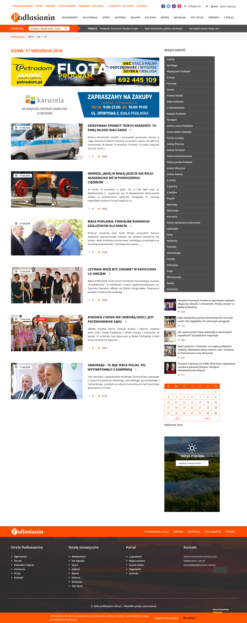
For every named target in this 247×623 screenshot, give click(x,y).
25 (176, 413)
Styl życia (197, 17)
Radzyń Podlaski (176, 113)
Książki (171, 198)
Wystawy (172, 204)
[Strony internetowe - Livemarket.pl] (223, 612)
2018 (31, 36)
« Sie (176, 418)
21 (200, 407)
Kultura (150, 17)
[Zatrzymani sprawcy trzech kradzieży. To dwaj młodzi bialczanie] (47, 144)
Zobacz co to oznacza (166, 617)
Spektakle (172, 228)
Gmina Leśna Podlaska (180, 125)
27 (192, 413)
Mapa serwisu (137, 560)
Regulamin (135, 569)
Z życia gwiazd (67, 6)
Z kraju (229, 17)
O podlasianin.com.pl (157, 531)
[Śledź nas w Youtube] (179, 6)
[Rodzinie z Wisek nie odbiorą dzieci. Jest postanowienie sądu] (47, 335)
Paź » (208, 418)
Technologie (174, 252)
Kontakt (142, 6)
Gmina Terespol (176, 150)
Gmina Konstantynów (179, 156)
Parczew (171, 83)
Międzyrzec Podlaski (178, 71)
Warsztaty (172, 210)
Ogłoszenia (20, 556)
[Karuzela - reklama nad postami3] (85, 104)
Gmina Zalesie (175, 174)
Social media (136, 565)
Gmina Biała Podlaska (179, 131)
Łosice (170, 89)
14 (200, 402)
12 (184, 402)
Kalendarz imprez (24, 565)
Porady (171, 258)
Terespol (172, 119)
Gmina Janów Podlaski (179, 162)
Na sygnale (90, 17)
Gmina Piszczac (175, 144)
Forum (18, 560)
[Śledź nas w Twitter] (169, 6)
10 (168, 402)
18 (176, 407)
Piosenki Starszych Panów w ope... (120, 28)
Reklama (178, 531)
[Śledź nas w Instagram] (174, 6)
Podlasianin (17, 36)
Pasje (170, 271)
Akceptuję (189, 617)
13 (192, 402)
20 (192, 407)
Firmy (130, 6)
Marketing (194, 531)
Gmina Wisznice (176, 168)
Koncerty (172, 216)
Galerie (50, 6)
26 (184, 413)
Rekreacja (172, 265)
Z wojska (172, 192)
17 (168, 407)
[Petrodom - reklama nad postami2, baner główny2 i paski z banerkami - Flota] (85, 71)
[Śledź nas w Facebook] (163, 6)
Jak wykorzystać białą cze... (205, 28)
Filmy (170, 234)
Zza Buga (97, 6)
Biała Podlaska (175, 101)
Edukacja (180, 17)
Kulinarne (172, 289)
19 (184, 407)
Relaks (170, 283)
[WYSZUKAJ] (66, 28)
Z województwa (175, 107)
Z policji (171, 180)
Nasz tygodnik (212, 531)
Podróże (171, 246)
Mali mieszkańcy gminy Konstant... (164, 28)
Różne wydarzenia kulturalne (183, 222)
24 (168, 413)
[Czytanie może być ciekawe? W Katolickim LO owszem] (47, 287)
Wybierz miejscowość (190, 463)
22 (208, 407)
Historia (120, 17)
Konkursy (19, 569)
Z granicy (172, 186)
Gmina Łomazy (175, 137)
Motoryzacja (174, 277)
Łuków (170, 59)
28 (200, 413)
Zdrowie (84, 6)
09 (38, 36)
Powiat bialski (175, 95)
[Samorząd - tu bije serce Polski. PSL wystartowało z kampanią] (47, 383)
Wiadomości (70, 17)
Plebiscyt (115, 6)
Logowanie (135, 556)
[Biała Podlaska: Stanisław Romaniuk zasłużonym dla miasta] (47, 239)
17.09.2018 (24, 127)
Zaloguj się (194, 6)
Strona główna (22, 6)
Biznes (165, 17)
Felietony (172, 240)
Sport (39, 6)
